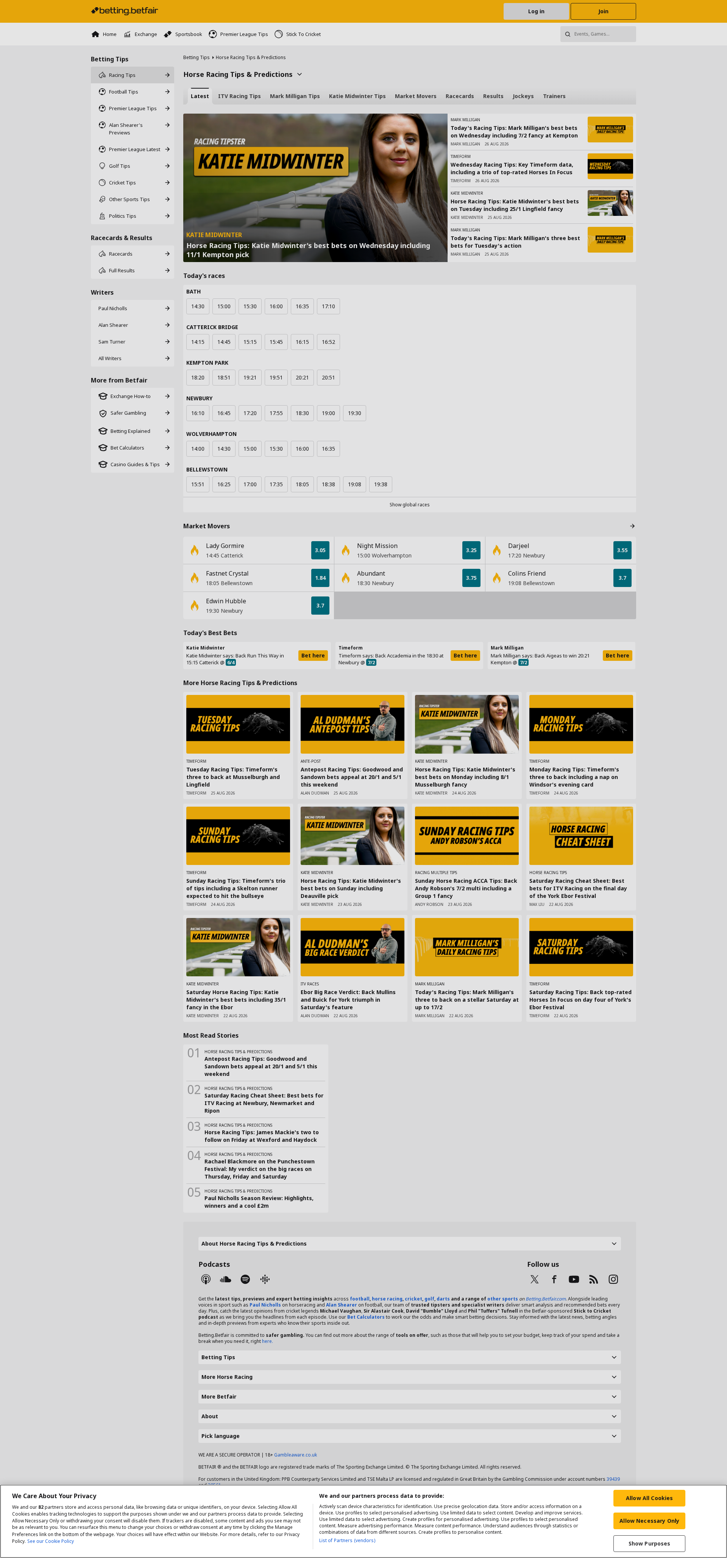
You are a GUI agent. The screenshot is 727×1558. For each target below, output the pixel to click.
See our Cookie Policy (50, 1541)
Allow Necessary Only (649, 1520)
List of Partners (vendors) (347, 1540)
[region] (363, 1521)
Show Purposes (650, 1543)
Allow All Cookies (649, 1498)
